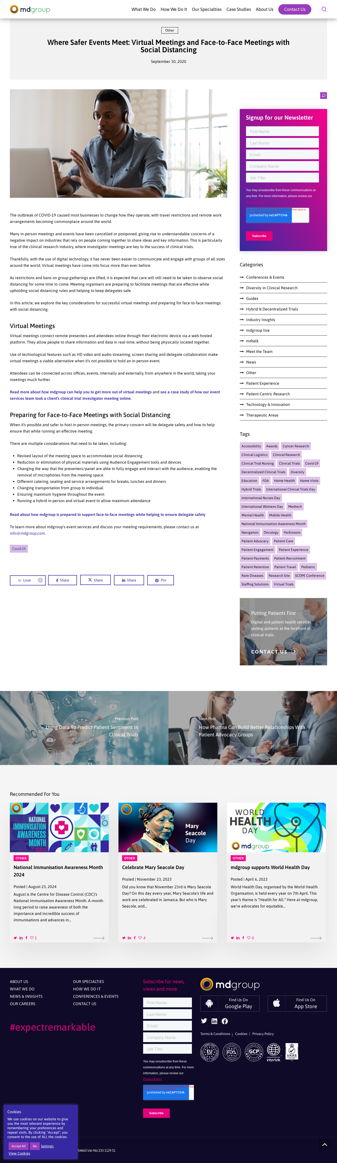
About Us (19, 981)
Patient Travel (285, 567)
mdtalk (252, 341)
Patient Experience (262, 383)
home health (284, 481)
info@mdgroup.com (27, 533)
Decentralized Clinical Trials (263, 472)
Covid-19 (18, 549)
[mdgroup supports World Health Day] (276, 873)
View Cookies (19, 1153)
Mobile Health (280, 515)
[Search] (323, 95)
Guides (252, 298)
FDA (265, 481)
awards (272, 446)
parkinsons (292, 532)
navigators (250, 532)
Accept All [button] (19, 1146)
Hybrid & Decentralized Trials (272, 309)
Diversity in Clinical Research (272, 288)
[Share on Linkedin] (21, 937)
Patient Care (283, 541)
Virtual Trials (284, 584)
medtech (295, 507)
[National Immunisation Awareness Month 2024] (59, 873)
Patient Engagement (258, 550)
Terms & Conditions (215, 1034)
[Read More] (99, 938)
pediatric (308, 567)
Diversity (297, 472)
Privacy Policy (263, 1034)
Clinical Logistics (255, 455)
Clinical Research (286, 455)
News (251, 362)
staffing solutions (255, 584)
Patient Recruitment (290, 558)
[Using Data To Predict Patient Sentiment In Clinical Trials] (84, 728)
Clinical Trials (289, 463)
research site (279, 576)
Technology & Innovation (268, 404)
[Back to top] (324, 1144)
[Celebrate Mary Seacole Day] (167, 873)
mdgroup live (258, 330)
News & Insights (26, 996)
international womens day (262, 507)
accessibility (251, 446)
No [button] (35, 1146)
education (249, 481)
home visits (309, 481)
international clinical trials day (290, 489)
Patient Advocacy (255, 541)
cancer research (296, 446)
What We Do (22, 989)
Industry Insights (260, 319)
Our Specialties (88, 981)
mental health (253, 515)
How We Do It (87, 989)
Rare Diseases (252, 576)
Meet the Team (259, 351)
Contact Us (84, 1003)
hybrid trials (251, 489)
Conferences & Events (265, 277)
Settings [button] (47, 1146)
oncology (271, 532)
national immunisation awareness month (274, 524)
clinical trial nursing (258, 463)
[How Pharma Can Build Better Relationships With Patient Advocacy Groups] (252, 728)
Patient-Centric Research (268, 394)
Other (169, 30)
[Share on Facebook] (26, 937)
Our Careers (22, 1003)
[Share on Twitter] (16, 937)
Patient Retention (255, 567)
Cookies (241, 1034)
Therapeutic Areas (262, 415)
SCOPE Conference (309, 576)
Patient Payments (255, 558)
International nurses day (261, 498)
